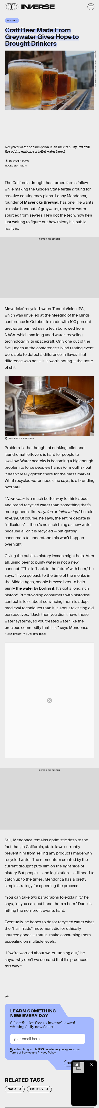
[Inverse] (38, 6)
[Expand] (76, 1064)
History (37, 1089)
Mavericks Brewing (41, 202)
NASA (12, 1089)
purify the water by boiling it (29, 588)
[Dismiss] (91, 1064)
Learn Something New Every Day (33, 1012)
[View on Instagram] (49, 700)
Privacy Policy (47, 1052)
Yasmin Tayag (21, 160)
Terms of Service (21, 1052)
